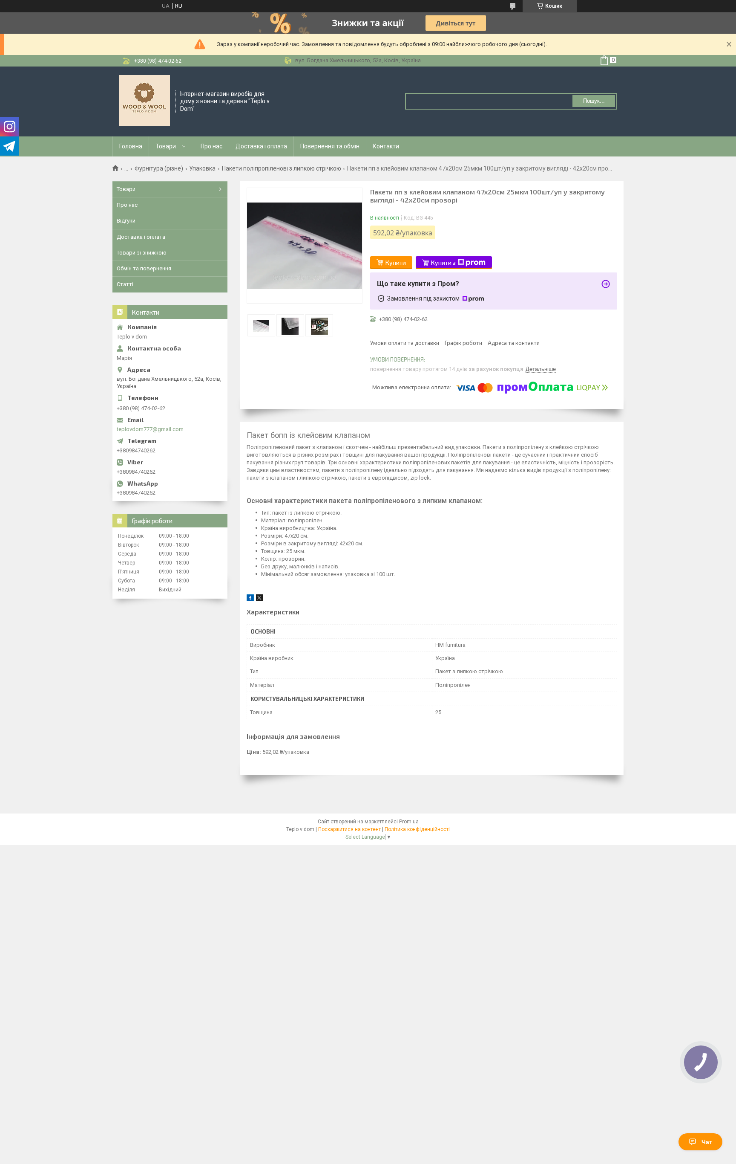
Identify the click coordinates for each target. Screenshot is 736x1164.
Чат (707, 1141)
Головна (130, 146)
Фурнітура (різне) (159, 168)
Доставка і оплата (261, 146)
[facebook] (250, 599)
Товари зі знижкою (142, 252)
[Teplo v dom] (144, 100)
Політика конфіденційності (417, 829)
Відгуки (126, 220)
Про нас (211, 146)
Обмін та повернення (144, 268)
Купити (395, 262)
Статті (125, 284)
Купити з (443, 262)
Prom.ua (409, 822)
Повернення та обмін (329, 146)
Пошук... (594, 101)
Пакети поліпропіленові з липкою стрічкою (281, 168)
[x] (259, 599)
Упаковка (202, 168)
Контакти (386, 146)
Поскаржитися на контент (349, 829)
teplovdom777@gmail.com (150, 429)
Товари (165, 146)
